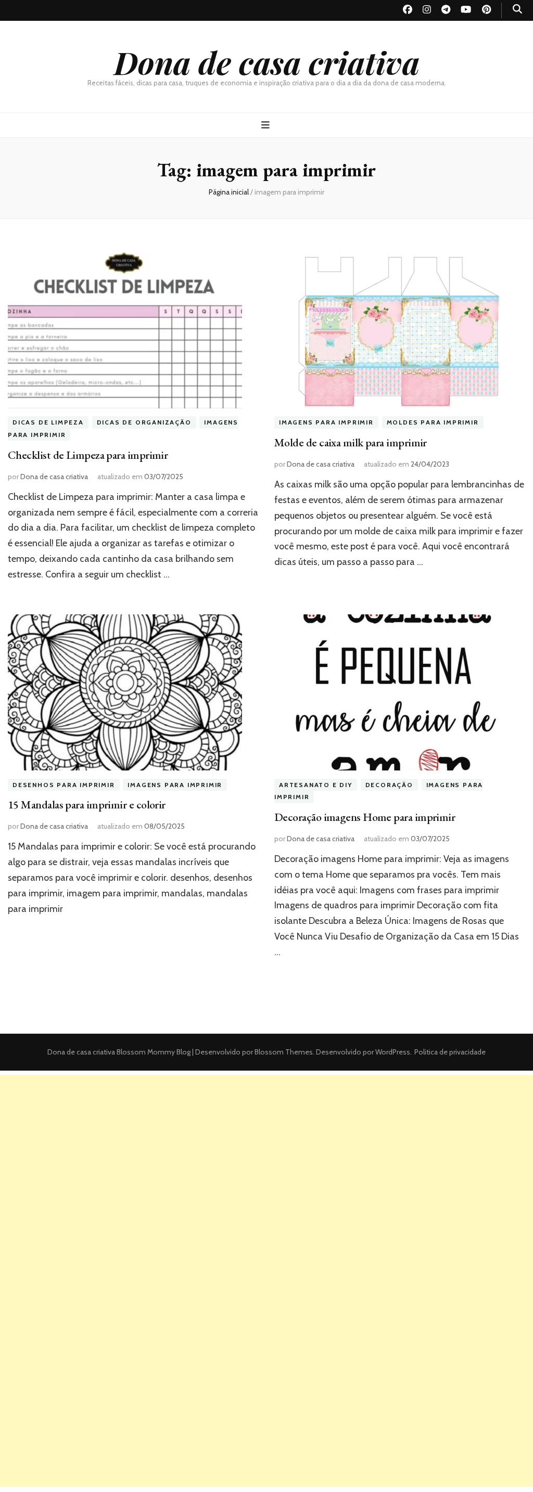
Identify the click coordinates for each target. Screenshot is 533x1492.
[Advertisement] (266, 1147)
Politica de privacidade (450, 1052)
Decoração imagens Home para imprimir (364, 817)
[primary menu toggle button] (266, 125)
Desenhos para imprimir (63, 785)
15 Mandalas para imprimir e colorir (87, 804)
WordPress (392, 1052)
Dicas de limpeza (48, 423)
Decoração (389, 785)
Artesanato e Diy (315, 785)
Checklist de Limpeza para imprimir (88, 454)
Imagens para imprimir (326, 423)
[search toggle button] (517, 9)
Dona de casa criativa (267, 62)
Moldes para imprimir (433, 423)
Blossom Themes (283, 1052)
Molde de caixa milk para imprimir (350, 442)
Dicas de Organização (144, 423)
